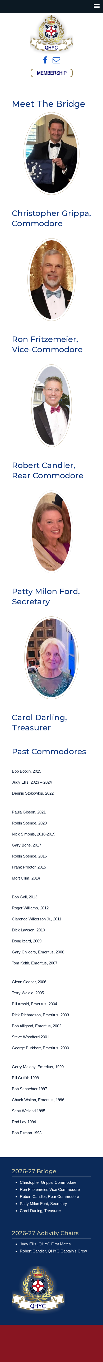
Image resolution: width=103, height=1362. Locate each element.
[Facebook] (45, 60)
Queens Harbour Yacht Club (51, 34)
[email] (56, 60)
